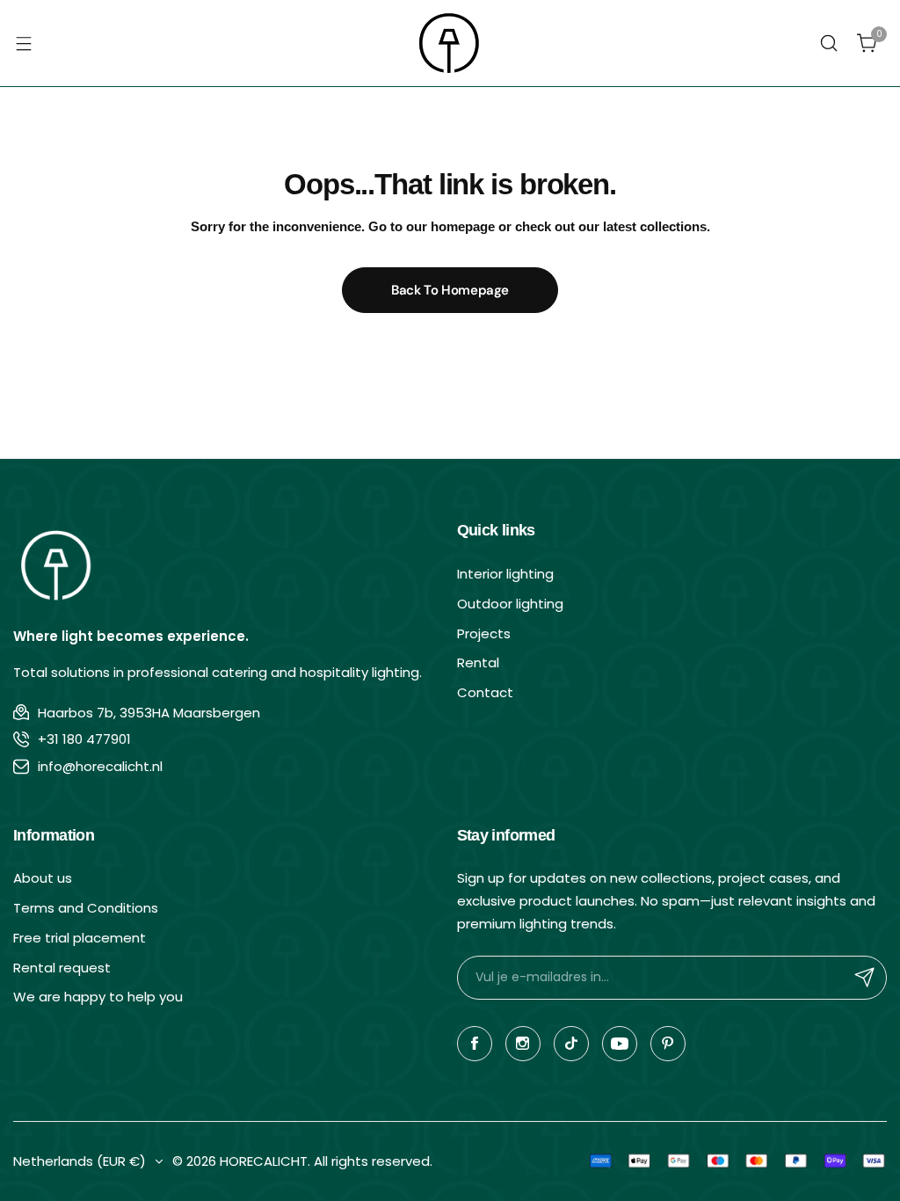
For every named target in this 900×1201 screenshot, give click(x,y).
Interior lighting (505, 573)
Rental (478, 662)
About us (42, 878)
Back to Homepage (450, 290)
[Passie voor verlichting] (450, 43)
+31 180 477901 (84, 739)
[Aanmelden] (865, 978)
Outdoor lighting (510, 603)
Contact (485, 692)
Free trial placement (79, 937)
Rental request (62, 967)
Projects (484, 633)
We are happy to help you (98, 996)
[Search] (828, 43)
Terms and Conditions (85, 908)
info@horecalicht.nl (100, 766)
